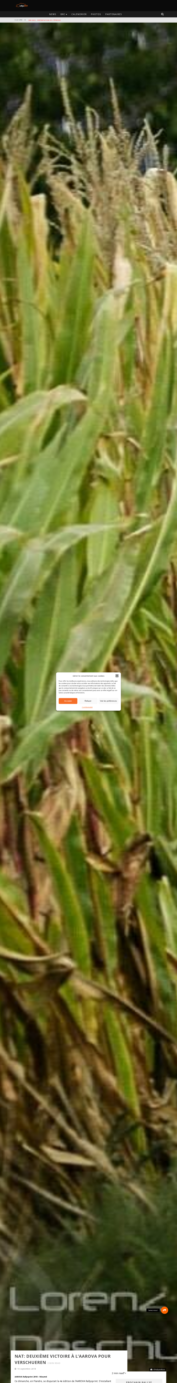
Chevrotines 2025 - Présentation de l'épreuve (49, 18)
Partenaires (113, 14)
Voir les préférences (108, 701)
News (52, 14)
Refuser (88, 701)
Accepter (68, 701)
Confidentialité (87, 707)
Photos (96, 14)
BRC (63, 14)
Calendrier (79, 14)
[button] (117, 676)
